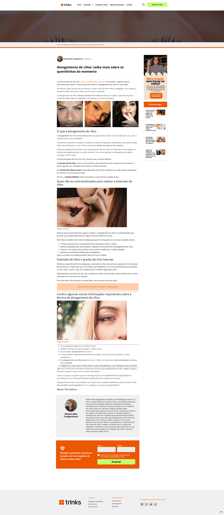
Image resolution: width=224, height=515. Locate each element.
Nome (100, 446)
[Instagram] (146, 504)
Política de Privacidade (111, 457)
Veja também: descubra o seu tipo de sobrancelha (97, 287)
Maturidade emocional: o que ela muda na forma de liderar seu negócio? (151, 140)
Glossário (115, 506)
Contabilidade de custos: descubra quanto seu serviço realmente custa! (151, 127)
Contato (129, 5)
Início (79, 5)
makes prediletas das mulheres (92, 82)
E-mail (119, 446)
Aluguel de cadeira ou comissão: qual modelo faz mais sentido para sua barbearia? (151, 153)
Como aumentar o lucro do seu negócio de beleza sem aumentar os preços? (151, 113)
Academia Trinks (101, 5)
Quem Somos (116, 501)
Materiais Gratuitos (117, 5)
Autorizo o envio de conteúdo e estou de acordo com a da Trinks (115, 455)
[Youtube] (151, 504)
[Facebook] (142, 504)
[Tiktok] (156, 504)
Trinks (86, 385)
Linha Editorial (116, 504)
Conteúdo (87, 5)
